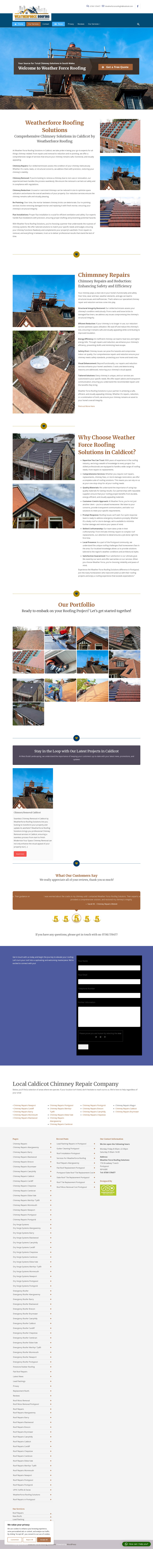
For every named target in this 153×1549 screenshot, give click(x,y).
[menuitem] (18, 24)
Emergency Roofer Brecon (24, 1309)
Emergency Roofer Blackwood (25, 1304)
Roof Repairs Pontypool (23, 1480)
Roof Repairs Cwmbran (22, 1456)
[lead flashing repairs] (60, 638)
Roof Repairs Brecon (21, 1427)
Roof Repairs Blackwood (23, 1422)
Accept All (43, 1540)
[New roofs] (124, 664)
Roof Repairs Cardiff (21, 1446)
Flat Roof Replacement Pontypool (71, 1168)
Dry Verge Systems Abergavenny (27, 1228)
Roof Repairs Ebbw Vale (23, 1461)
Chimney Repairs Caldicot (126, 1108)
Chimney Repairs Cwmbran (61, 1124)
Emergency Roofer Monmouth (26, 1352)
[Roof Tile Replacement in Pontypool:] (124, 690)
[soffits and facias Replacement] (60, 661)
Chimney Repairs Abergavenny (26, 1147)
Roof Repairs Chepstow (23, 1451)
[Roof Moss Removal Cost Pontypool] (28, 638)
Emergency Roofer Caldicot (24, 1323)
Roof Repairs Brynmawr (23, 1432)
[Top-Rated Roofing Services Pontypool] (92, 690)
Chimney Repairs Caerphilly (94, 1111)
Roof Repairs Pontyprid (23, 1485)
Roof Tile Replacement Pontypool (71, 1182)
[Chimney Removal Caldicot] (33, 788)
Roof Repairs (18, 1409)
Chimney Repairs (20, 1144)
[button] (136, 1544)
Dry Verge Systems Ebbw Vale (25, 1262)
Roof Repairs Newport (22, 1475)
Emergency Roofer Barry (23, 1299)
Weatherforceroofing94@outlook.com (119, 6)
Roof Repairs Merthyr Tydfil (24, 1465)
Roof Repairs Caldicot (22, 1441)
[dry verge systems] (92, 638)
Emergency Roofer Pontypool (25, 1362)
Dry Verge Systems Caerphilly (25, 1242)
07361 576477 (95, 6)
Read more (20, 854)
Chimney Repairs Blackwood (25, 1118)
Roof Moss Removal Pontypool (26, 1404)
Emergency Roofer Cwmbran (25, 1338)
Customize (15, 1540)
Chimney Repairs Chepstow (94, 1115)
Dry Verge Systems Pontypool (25, 1281)
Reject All (29, 1540)
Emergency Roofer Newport (25, 1357)
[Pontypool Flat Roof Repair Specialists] (28, 713)
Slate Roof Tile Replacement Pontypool (73, 1177)
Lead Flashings (19, 1381)
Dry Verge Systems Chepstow (25, 1252)
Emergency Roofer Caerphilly (25, 1318)
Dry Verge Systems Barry (23, 1233)
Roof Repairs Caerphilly (23, 1437)
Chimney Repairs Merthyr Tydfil (26, 1200)
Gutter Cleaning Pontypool (68, 1148)
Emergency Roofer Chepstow (25, 1333)
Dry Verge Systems (21, 1224)
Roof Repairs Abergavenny (24, 1412)
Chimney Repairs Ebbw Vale (61, 1115)
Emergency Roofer (21, 1291)
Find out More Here (86, 406)
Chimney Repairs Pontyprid (94, 1105)
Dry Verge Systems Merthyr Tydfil (27, 1266)
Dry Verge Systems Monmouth (26, 1271)
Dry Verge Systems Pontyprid (25, 1286)
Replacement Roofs (21, 1391)
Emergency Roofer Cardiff (24, 1328)
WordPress (71, 1544)
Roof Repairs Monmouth (23, 1470)
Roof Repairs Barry (21, 1417)
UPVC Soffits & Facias (22, 1490)
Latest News (18, 1376)
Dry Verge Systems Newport (25, 1276)
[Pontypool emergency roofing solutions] (124, 638)
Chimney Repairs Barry (23, 1111)
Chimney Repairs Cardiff (24, 1108)
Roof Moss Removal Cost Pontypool (72, 1187)
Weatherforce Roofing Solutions (26, 1494)
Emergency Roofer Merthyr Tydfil (27, 1347)
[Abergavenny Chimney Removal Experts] (92, 661)
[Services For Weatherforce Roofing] (60, 690)
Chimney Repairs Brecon (93, 1108)
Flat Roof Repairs (20, 1371)
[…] (26, 847)
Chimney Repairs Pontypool (61, 1105)
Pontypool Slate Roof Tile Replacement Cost (75, 1172)
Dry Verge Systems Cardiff (24, 1247)
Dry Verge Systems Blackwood (25, 1238)
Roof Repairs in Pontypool (24, 1499)
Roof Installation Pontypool (68, 1153)
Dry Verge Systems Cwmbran (25, 1257)
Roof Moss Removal (21, 1400)
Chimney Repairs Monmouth (25, 1115)
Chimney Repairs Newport (25, 1105)
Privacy (16, 1386)
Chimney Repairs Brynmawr (127, 1111)
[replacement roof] (28, 690)
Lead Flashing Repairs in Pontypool (71, 1144)
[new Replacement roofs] (28, 661)
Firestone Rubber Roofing (24, 1367)
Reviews (16, 1395)
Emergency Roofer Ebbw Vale (25, 1342)
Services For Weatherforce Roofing (71, 1158)
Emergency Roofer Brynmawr (25, 1313)
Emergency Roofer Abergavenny (26, 1294)
